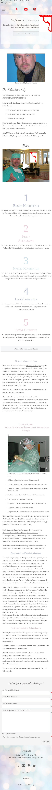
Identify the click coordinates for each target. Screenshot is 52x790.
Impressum (26, 772)
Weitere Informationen (26, 34)
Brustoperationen (32, 533)
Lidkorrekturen (20, 533)
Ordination (9, 546)
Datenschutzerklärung (26, 785)
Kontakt (26, 779)
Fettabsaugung (8, 538)
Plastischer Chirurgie (33, 366)
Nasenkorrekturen (9, 533)
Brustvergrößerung (18, 368)
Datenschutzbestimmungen (28, 737)
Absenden (46, 741)
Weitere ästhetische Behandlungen (26, 349)
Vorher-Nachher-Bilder (10, 587)
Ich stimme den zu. (23, 737)
